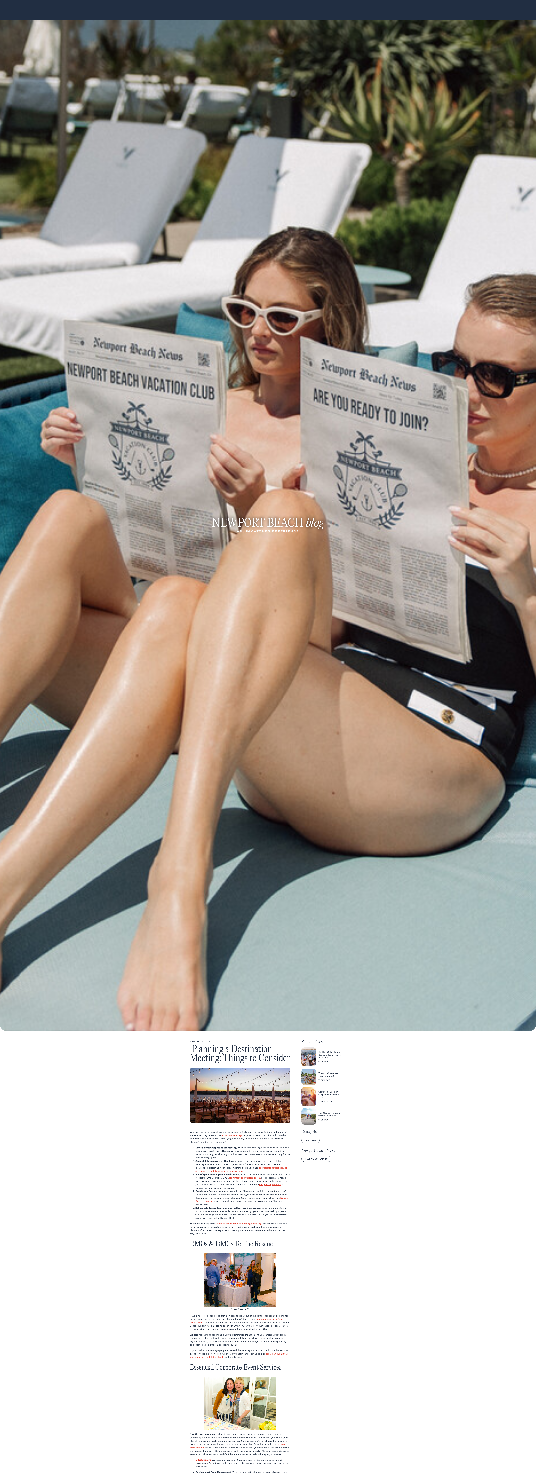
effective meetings (232, 1135)
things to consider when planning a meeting (239, 1223)
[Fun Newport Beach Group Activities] (324, 1116)
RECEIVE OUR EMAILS (316, 1159)
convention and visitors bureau (245, 1177)
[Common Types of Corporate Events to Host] (324, 1096)
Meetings (310, 1140)
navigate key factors (270, 1184)
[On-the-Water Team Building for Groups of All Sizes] (324, 1056)
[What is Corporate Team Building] (324, 1077)
